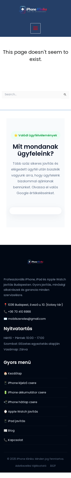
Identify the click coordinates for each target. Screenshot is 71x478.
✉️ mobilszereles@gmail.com (25, 319)
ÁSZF (53, 466)
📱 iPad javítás (14, 421)
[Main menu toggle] (35, 28)
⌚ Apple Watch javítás (21, 411)
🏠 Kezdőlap (13, 373)
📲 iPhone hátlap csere (20, 402)
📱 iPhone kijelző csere (20, 383)
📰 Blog (9, 430)
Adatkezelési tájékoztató (30, 466)
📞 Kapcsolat (13, 440)
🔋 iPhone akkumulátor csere (25, 392)
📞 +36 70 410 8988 (17, 312)
